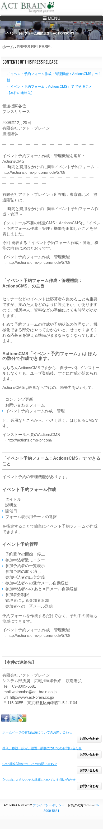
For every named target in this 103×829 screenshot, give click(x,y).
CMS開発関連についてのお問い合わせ (29, 764)
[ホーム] (28, 8)
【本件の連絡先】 (20, 93)
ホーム (8, 46)
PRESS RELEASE (33, 46)
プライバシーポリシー (48, 805)
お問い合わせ (89, 739)
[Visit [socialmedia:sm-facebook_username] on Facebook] (5, 721)
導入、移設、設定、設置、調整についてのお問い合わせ (42, 748)
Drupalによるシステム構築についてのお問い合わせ (39, 780)
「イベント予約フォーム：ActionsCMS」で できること (49, 86)
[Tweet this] (14, 721)
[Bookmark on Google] (22, 721)
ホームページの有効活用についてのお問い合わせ (37, 732)
